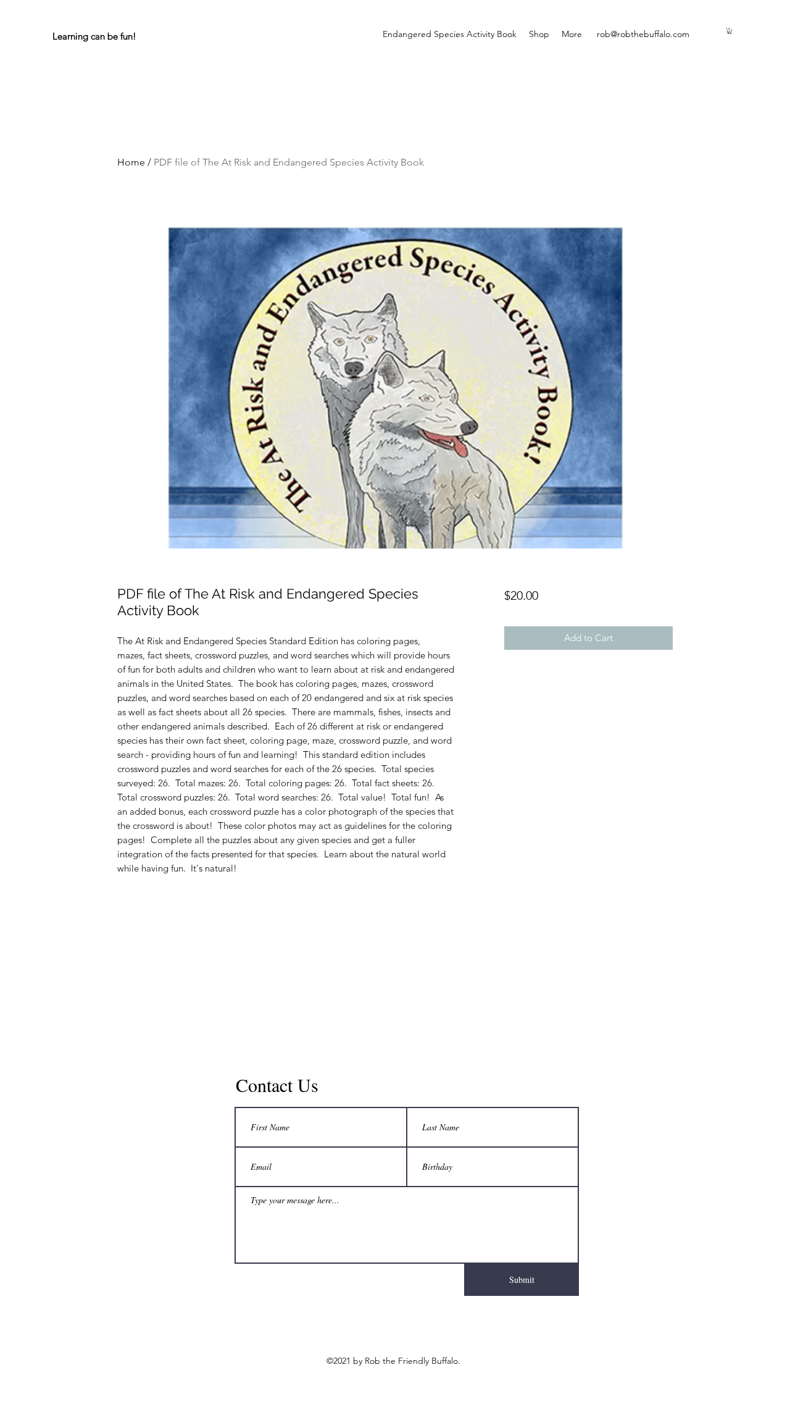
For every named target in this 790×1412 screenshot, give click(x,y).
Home (131, 162)
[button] (729, 31)
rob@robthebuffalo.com (643, 34)
